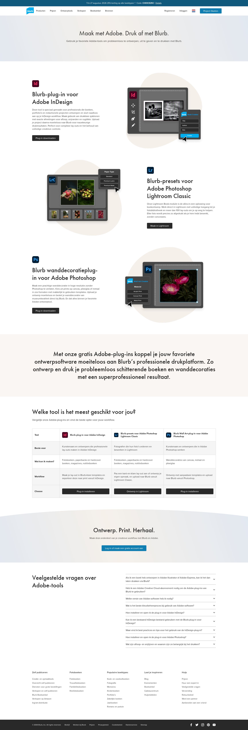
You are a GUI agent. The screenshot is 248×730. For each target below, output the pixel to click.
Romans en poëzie (115, 706)
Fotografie (111, 683)
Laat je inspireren (153, 672)
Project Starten (210, 10)
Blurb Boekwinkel (40, 695)
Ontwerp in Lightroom (138, 491)
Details (159, 3)
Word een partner (189, 698)
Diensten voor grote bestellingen (47, 687)
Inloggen (183, 10)
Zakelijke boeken (114, 698)
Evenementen (150, 683)
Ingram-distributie (40, 702)
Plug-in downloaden (46, 138)
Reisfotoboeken (77, 691)
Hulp (184, 672)
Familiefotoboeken (78, 687)
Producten (40, 10)
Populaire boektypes (117, 672)
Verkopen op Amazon (41, 698)
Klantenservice (131, 725)
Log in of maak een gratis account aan (124, 548)
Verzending (187, 691)
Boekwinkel (95, 10)
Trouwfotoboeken (77, 683)
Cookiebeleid (117, 725)
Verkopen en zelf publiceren (44, 691)
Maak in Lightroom (159, 225)
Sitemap (144, 725)
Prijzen (53, 10)
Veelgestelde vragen (191, 687)
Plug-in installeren (86, 491)
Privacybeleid (103, 725)
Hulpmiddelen (150, 695)
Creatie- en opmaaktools (43, 679)
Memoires (111, 687)
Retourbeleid (187, 695)
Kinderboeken (113, 691)
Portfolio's (111, 695)
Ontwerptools (67, 10)
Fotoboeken (76, 672)
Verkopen (81, 10)
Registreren (169, 10)
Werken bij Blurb (79, 725)
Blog (146, 679)
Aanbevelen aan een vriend (194, 702)
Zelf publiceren (40, 672)
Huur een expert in (190, 683)
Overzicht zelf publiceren (43, 683)
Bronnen (109, 10)
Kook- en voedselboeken (118, 679)
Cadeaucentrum (151, 691)
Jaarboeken (112, 702)
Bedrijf (67, 725)
